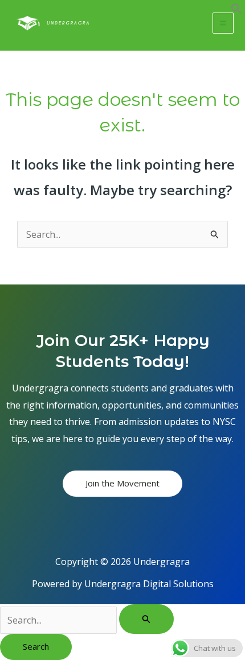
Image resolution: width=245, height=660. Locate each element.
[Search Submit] (146, 619)
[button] (236, 11)
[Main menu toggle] (223, 23)
